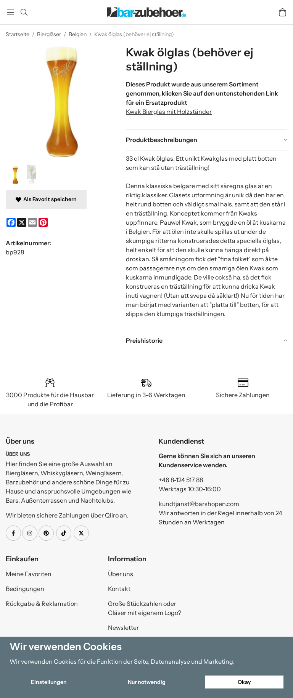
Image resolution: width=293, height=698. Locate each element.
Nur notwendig (147, 682)
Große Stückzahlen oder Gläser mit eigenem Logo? (144, 608)
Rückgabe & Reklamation (42, 603)
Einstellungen (49, 682)
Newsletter (123, 627)
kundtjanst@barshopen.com (199, 504)
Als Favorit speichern (49, 199)
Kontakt (119, 589)
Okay (244, 682)
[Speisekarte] (10, 12)
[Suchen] (24, 12)
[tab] (206, 139)
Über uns (120, 574)
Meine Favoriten (29, 574)
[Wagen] (282, 12)
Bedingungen (25, 589)
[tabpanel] (206, 240)
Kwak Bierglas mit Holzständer (169, 111)
